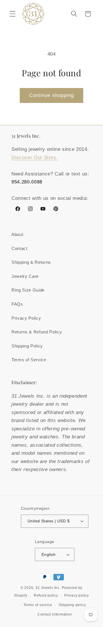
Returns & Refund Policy (36, 331)
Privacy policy (76, 595)
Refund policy (46, 595)
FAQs (17, 304)
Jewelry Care (25, 276)
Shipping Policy (27, 345)
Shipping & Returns (31, 262)
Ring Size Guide (28, 290)
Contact (19, 248)
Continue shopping (51, 95)
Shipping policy (72, 605)
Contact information (54, 614)
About (17, 234)
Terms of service (37, 605)
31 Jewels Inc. (48, 588)
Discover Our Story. (34, 157)
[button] (12, 14)
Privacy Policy (26, 318)
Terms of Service (28, 359)
